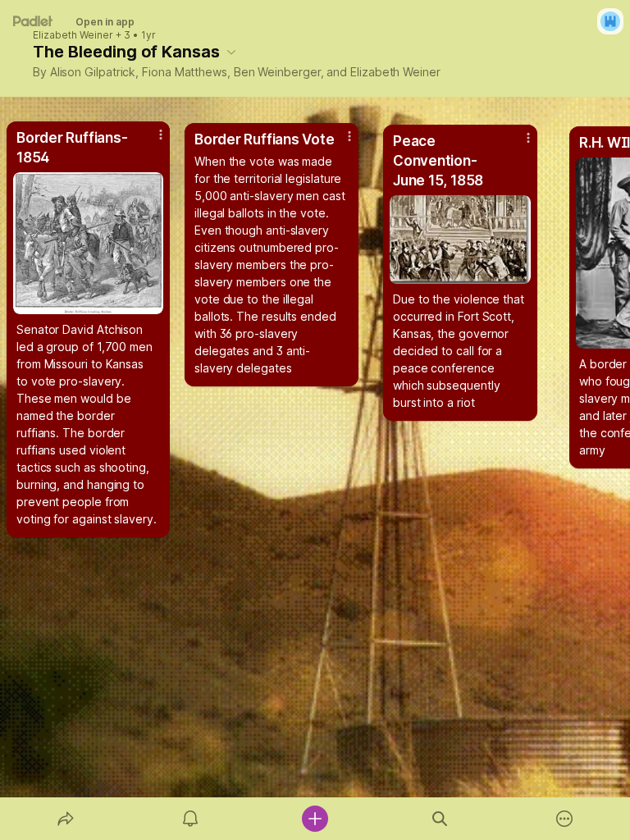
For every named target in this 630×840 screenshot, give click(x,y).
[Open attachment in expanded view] (460, 239)
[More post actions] (517, 144)
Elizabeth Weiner (73, 35)
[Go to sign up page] (610, 21)
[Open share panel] (65, 818)
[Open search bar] (439, 819)
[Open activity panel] (190, 818)
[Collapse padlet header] (231, 52)
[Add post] (315, 818)
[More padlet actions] (564, 818)
